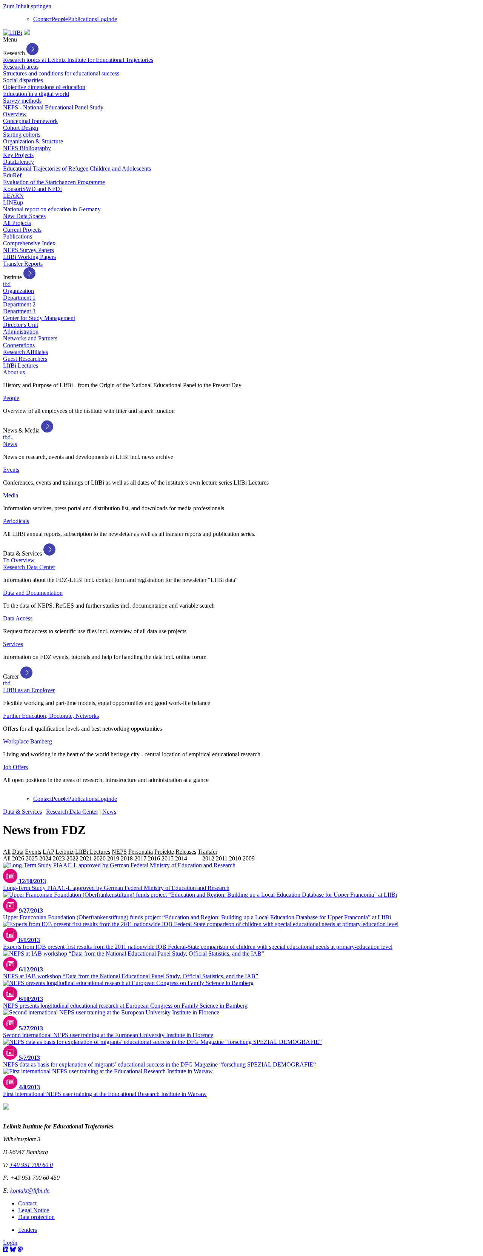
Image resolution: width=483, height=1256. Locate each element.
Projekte (164, 851)
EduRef (12, 175)
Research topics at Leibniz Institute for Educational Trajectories (78, 60)
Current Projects (22, 229)
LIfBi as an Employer (29, 690)
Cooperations (19, 345)
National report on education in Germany (52, 209)
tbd (7, 284)
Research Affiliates (25, 352)
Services (13, 644)
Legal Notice (33, 1210)
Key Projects (18, 155)
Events (11, 469)
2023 (59, 858)
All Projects (17, 223)
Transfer (207, 851)
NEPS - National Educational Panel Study (53, 107)
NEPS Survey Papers (28, 250)
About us (14, 372)
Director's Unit (20, 325)
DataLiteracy (18, 162)
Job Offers (15, 767)
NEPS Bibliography (27, 148)
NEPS (119, 851)
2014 (181, 858)
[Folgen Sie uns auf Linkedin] (5, 1249)
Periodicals (16, 521)
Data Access (17, 618)
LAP (48, 851)
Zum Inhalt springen (27, 6)
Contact (42, 19)
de (114, 19)
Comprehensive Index (29, 243)
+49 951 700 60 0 (31, 1165)
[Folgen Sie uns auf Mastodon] (20, 1249)
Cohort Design (20, 128)
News (10, 444)
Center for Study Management (39, 318)
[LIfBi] (12, 32)
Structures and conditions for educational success (61, 73)
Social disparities (23, 80)
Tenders (27, 1230)
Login (104, 19)
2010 (235, 858)
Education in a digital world (36, 94)
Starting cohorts (21, 134)
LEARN (13, 195)
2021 (86, 858)
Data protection (36, 1217)
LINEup (13, 202)
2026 (18, 858)
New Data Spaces (24, 216)
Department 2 (19, 304)
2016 (154, 858)
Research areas (20, 66)
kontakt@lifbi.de (29, 1190)
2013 (195, 858)
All (7, 851)
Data (17, 851)
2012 (208, 858)
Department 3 (19, 311)
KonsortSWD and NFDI (32, 189)
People (60, 19)
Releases (185, 851)
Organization (18, 291)
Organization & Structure (33, 141)
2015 (168, 858)
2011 (222, 858)
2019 (113, 858)
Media (10, 495)
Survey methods (22, 100)
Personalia (140, 851)
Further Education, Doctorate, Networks (51, 716)
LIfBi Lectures (20, 365)
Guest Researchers (25, 359)
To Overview (19, 560)
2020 (100, 858)
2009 (249, 858)
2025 (32, 858)
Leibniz (64, 851)
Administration (20, 331)
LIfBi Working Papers (29, 257)
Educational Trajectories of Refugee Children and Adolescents (77, 168)
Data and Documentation (33, 593)
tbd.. (8, 437)
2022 (72, 858)
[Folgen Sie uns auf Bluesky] (13, 1249)
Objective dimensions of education (44, 87)
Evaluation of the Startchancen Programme (54, 182)
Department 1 (19, 297)
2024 (45, 858)
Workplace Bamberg (27, 741)
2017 (140, 858)
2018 (127, 858)
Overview (15, 114)
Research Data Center (29, 567)
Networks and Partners (30, 338)
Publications (82, 19)
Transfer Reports (23, 263)
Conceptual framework (30, 121)
